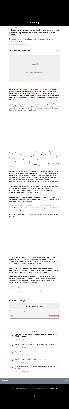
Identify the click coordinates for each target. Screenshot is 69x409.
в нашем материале (29, 282)
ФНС (19, 287)
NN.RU (11, 99)
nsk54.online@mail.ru (52, 388)
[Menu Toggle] (2, 23)
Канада (12, 287)
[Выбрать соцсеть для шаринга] (58, 50)
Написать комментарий (22, 50)
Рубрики (5, 380)
